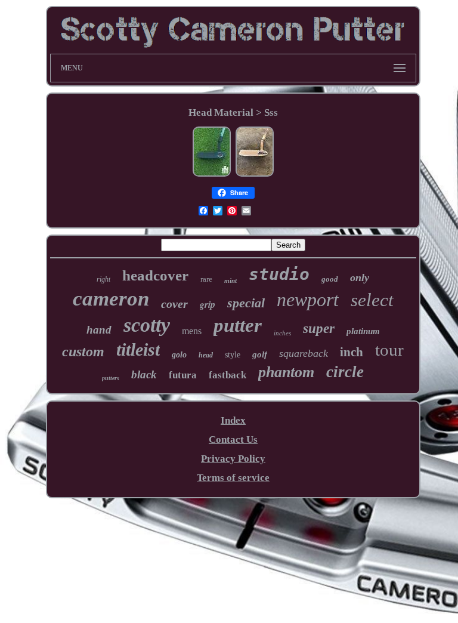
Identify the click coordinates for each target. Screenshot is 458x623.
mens (192, 331)
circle (345, 372)
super (319, 328)
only (359, 277)
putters (110, 378)
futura (183, 375)
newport (308, 299)
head (206, 355)
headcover (155, 275)
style (232, 354)
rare (206, 279)
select (372, 299)
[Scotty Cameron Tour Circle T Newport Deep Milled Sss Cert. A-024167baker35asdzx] (254, 174)
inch (351, 352)
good (329, 279)
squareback (303, 353)
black (144, 374)
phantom (286, 372)
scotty (146, 325)
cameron (111, 298)
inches (282, 333)
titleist (138, 349)
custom (83, 351)
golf (259, 354)
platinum (363, 331)
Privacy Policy (233, 458)
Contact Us (233, 439)
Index (233, 420)
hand (99, 329)
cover (174, 303)
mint (230, 280)
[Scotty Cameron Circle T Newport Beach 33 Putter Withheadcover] (211, 174)
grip (207, 304)
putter (237, 325)
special (246, 302)
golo (179, 354)
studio (279, 274)
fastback (227, 375)
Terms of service (233, 477)
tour (389, 349)
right (103, 279)
